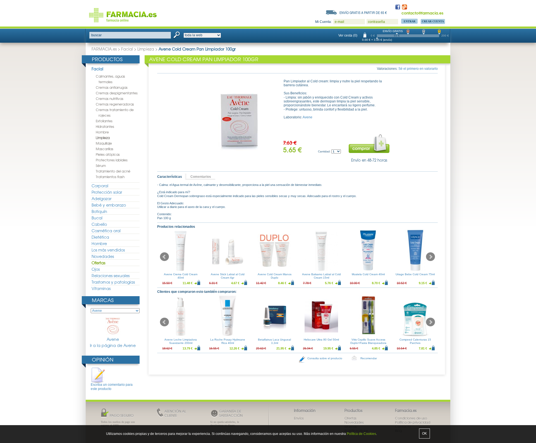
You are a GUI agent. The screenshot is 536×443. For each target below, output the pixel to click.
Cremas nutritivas (109, 98)
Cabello (99, 224)
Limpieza (145, 49)
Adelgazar (101, 198)
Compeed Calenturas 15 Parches (415, 341)
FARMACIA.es (104, 49)
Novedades (103, 256)
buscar (96, 35)
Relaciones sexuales (111, 275)
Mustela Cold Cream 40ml (368, 274)
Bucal (97, 218)
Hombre (102, 132)
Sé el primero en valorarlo (418, 69)
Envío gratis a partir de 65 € (363, 12)
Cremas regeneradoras (115, 104)
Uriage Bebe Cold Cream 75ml (415, 274)
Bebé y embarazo (109, 205)
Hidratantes (105, 126)
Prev (164, 256)
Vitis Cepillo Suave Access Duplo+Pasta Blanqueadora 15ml (368, 343)
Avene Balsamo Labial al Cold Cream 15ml (321, 276)
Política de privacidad (412, 422)
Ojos (96, 269)
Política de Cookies (361, 434)
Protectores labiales (112, 159)
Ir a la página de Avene (113, 345)
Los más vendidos (108, 250)
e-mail (339, 22)
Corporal (100, 185)
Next (430, 256)
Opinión (102, 359)
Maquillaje (104, 143)
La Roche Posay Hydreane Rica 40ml (227, 341)
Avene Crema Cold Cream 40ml (180, 276)
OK (424, 433)
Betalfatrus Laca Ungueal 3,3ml (274, 341)
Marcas (103, 300)
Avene (113, 339)
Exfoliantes (104, 120)
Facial (127, 49)
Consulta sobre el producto (324, 358)
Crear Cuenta (433, 21)
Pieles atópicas (108, 154)
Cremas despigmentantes (117, 92)
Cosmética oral (106, 230)
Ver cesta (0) (347, 35)
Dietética (100, 237)
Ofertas (98, 262)
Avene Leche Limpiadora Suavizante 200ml (180, 341)
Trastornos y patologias (113, 282)
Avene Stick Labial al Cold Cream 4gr (228, 276)
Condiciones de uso (411, 418)
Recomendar (368, 358)
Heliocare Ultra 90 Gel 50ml (321, 339)
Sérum (101, 165)
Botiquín (99, 211)
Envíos (299, 418)
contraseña (376, 22)
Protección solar (107, 192)
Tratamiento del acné (113, 171)
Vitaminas (101, 288)
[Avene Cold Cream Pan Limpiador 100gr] (238, 121)
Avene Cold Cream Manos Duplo (274, 276)
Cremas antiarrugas (112, 87)
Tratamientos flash (110, 176)
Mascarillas (104, 148)
